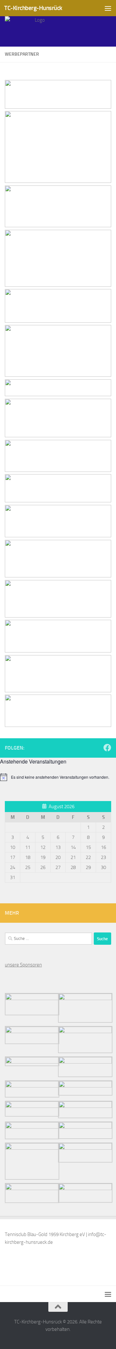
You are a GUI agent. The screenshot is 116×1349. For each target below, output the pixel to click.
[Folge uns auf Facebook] (107, 748)
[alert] (58, 777)
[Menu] (108, 8)
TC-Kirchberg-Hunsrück (33, 8)
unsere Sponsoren (23, 965)
